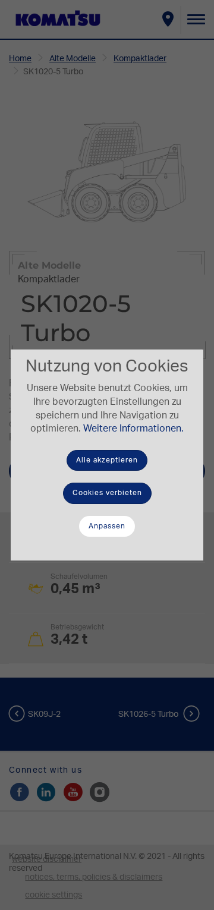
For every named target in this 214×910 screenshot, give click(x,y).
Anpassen (107, 526)
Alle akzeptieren (107, 460)
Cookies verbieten (107, 492)
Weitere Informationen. (133, 428)
